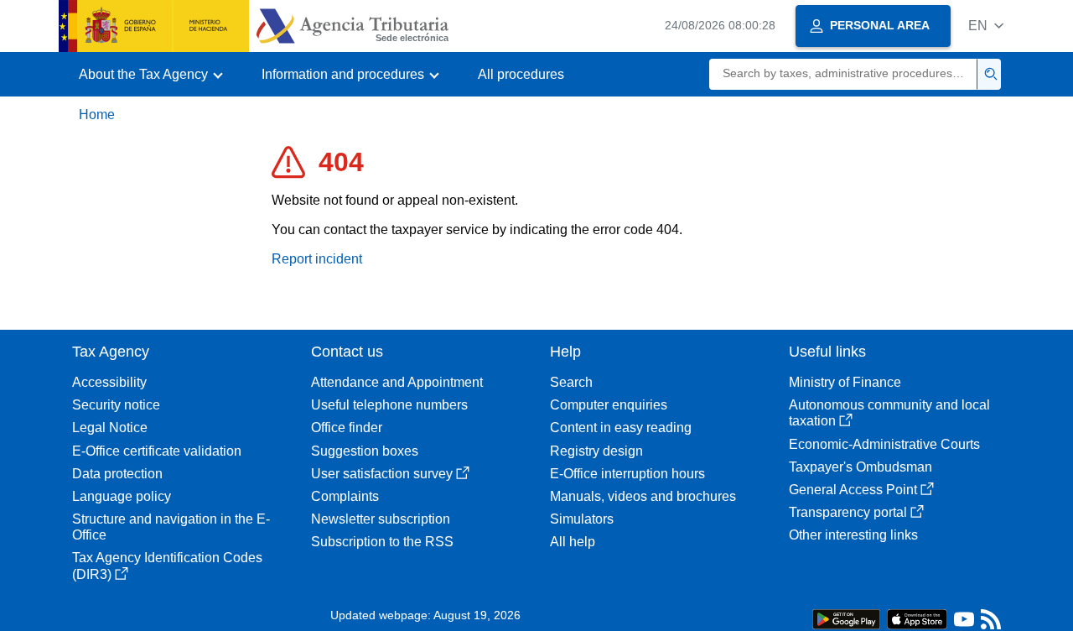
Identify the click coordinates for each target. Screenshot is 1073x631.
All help (572, 542)
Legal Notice (110, 427)
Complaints (345, 496)
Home (97, 114)
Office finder (346, 427)
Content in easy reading (621, 427)
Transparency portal (848, 512)
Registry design (596, 451)
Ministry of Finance (845, 382)
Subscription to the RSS (382, 542)
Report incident (317, 259)
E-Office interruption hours (627, 474)
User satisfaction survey (382, 474)
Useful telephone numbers (389, 405)
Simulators (582, 519)
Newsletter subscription (380, 519)
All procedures (521, 74)
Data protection (117, 474)
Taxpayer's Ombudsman (860, 467)
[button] (985, 25)
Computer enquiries (608, 405)
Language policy (121, 496)
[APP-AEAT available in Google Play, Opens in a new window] (846, 618)
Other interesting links (853, 535)
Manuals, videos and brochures (643, 496)
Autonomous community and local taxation (889, 413)
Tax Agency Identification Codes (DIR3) (167, 565)
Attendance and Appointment (397, 382)
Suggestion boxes (364, 451)
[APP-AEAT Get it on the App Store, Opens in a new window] (917, 618)
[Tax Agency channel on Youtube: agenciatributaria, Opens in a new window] (964, 623)
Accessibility (109, 382)
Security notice (116, 405)
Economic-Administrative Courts (884, 444)
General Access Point (853, 489)
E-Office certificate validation (156, 451)
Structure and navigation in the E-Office (171, 527)
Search (571, 382)
